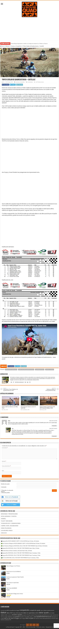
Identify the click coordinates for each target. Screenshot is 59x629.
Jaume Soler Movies (21, 319)
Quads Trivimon (32, 97)
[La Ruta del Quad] (29, 9)
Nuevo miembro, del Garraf (16, 550)
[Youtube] (23, 625)
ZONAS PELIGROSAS (6, 528)
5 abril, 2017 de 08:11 (53, 428)
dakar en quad (27, 613)
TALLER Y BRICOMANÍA (6, 521)
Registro (3, 491)
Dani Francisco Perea (18, 208)
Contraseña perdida (5, 492)
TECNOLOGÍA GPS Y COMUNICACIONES (11, 523)
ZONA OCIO (4, 532)
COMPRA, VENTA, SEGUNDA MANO (9, 525)
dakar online (35, 613)
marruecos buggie (4, 616)
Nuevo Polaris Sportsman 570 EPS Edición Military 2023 (47, 407)
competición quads (35, 610)
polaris (28, 616)
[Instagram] (37, 625)
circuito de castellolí (11, 369)
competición (24, 610)
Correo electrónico (6, 466)
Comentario (5, 447)
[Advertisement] (29, 30)
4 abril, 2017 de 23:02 (53, 420)
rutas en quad (29, 618)
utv (55, 618)
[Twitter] (34, 625)
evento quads (17, 615)
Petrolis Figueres (52, 97)
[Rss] (20, 625)
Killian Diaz (23, 139)
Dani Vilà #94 (18, 213)
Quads (50, 616)
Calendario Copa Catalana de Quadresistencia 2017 (10, 389)
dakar (3, 612)
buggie (17, 610)
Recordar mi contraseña (7, 490)
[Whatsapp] (27, 625)
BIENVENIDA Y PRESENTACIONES (9, 514)
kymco (45, 615)
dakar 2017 (10, 613)
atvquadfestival (12, 610)
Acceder (54, 490)
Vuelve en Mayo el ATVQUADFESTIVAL (51, 389)
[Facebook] (21, 625)
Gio (13, 428)
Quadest (45, 97)
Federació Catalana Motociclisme (45, 99)
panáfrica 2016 (23, 616)
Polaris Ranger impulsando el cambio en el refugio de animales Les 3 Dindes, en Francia (29, 43)
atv (8, 610)
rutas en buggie (15, 618)
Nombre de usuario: (5, 484)
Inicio (2, 46)
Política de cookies (40, 627)
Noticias (7, 46)
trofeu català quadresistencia (45, 618)
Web (3, 470)
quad (35, 616)
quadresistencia (40, 369)
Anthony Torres (16, 139)
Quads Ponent (24, 97)
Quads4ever (39, 97)
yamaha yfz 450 (8, 619)
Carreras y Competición (16, 46)
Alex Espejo (5, 172)
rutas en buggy (22, 618)
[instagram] (24, 625)
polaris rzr (32, 616)
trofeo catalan (49, 369)
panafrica (17, 616)
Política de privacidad (30, 627)
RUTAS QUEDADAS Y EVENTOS (8, 516)
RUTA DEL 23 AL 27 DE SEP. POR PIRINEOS (24, 545)
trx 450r (52, 618)
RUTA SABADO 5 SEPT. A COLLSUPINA (17, 541)
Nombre (4, 461)
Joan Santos (5, 99)
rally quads (54, 616)
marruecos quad (11, 616)
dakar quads (44, 613)
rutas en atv (7, 618)
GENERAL (3, 518)
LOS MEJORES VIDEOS (6, 530)
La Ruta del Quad (10, 627)
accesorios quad (4, 610)
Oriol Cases (41, 210)
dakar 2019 (15, 613)
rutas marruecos (36, 618)
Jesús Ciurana (28, 208)
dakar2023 (20, 613)
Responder (54, 425)
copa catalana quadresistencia (26, 369)
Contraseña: (3, 487)
